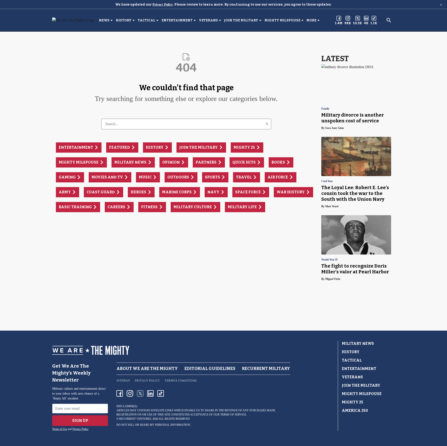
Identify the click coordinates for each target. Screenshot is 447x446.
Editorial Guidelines (209, 368)
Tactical (146, 20)
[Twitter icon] (140, 393)
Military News (358, 343)
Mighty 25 (352, 402)
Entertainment (177, 20)
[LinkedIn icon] (150, 393)
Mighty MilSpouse (282, 20)
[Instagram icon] (130, 393)
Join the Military (241, 20)
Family (325, 108)
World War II (329, 259)
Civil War (327, 181)
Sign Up (80, 420)
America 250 (355, 410)
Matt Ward (332, 206)
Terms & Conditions (181, 380)
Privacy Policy (162, 4)
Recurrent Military (266, 368)
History (124, 20)
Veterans (208, 20)
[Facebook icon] (119, 393)
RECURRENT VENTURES (135, 418)
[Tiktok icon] (160, 393)
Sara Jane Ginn (334, 128)
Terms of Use (59, 429)
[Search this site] (388, 20)
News (104, 20)
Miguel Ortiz (332, 279)
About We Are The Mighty (147, 368)
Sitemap (123, 380)
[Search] (267, 124)
